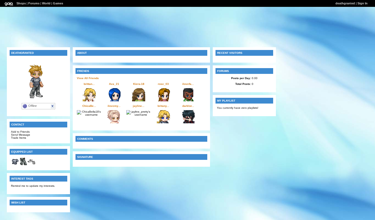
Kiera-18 (138, 83)
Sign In (362, 3)
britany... (163, 105)
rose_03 (163, 83)
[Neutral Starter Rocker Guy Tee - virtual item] (15, 164)
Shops (21, 3)
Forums (34, 3)
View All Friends (88, 78)
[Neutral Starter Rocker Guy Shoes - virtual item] (31, 164)
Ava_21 (114, 83)
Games (58, 3)
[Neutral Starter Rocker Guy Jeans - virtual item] (23, 164)
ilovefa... (188, 83)
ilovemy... (114, 105)
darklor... (188, 105)
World (46, 3)
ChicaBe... (89, 105)
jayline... (138, 105)
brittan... (89, 83)
